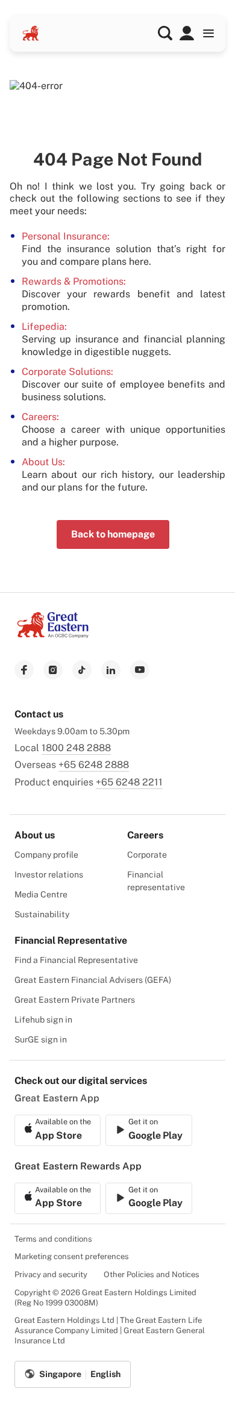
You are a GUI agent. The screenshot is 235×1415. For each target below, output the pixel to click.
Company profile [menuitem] (46, 854)
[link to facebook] (24, 670)
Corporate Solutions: (67, 371)
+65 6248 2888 (93, 764)
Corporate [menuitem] (147, 854)
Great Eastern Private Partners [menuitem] (74, 1000)
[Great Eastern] (30, 33)
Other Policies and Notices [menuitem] (151, 1274)
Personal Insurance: (66, 236)
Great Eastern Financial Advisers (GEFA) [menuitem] (92, 980)
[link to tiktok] (82, 670)
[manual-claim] (187, 33)
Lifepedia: (44, 326)
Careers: (40, 417)
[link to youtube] (139, 670)
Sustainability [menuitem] (41, 914)
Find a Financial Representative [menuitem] (76, 960)
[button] (165, 33)
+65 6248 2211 (129, 782)
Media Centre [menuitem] (40, 894)
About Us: (43, 462)
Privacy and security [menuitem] (50, 1274)
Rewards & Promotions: (74, 281)
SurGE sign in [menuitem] (40, 1039)
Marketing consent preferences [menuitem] (71, 1256)
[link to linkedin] (111, 670)
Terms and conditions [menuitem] (53, 1238)
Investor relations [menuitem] (48, 874)
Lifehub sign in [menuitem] (43, 1019)
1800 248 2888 (76, 748)
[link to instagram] (53, 670)
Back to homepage (113, 534)
